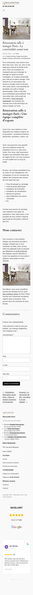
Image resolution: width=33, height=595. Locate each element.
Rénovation (17, 58)
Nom (4, 356)
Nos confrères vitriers (10, 294)
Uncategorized (25, 58)
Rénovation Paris (9, 417)
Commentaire (8, 335)
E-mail (5, 365)
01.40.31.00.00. (21, 251)
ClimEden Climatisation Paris (17, 437)
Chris (17, 53)
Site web (6, 374)
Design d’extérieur (21, 56)
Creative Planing (11, 56)
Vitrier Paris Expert (14, 428)
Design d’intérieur (8, 58)
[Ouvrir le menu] (4, 10)
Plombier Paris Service (17, 424)
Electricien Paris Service (17, 433)
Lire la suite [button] (8, 569)
